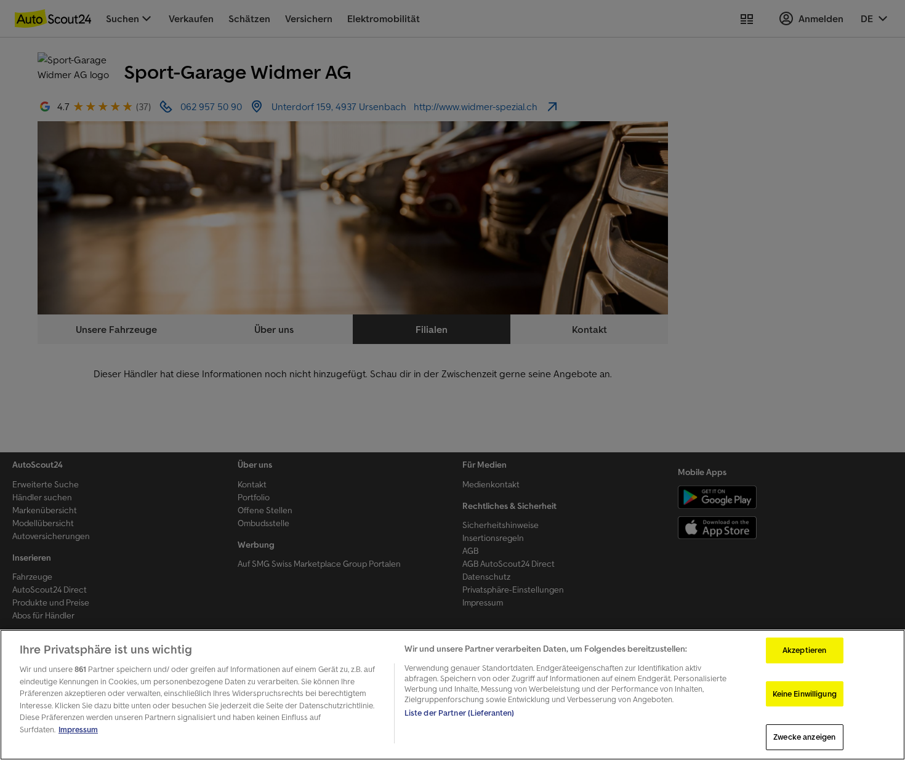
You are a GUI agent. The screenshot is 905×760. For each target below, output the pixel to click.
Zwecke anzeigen (804, 737)
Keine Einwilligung (805, 694)
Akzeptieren (804, 650)
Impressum (78, 729)
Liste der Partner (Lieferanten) (459, 713)
